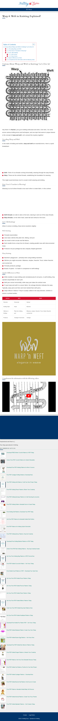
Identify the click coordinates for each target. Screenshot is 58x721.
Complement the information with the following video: (22, 59)
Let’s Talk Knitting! (13, 52)
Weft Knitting (14, 54)
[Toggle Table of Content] (33, 44)
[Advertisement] (29, 31)
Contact (25, 715)
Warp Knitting (14, 56)
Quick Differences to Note (15, 57)
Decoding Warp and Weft (15, 49)
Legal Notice (32, 715)
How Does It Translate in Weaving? (17, 50)
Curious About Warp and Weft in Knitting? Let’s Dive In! (19, 47)
